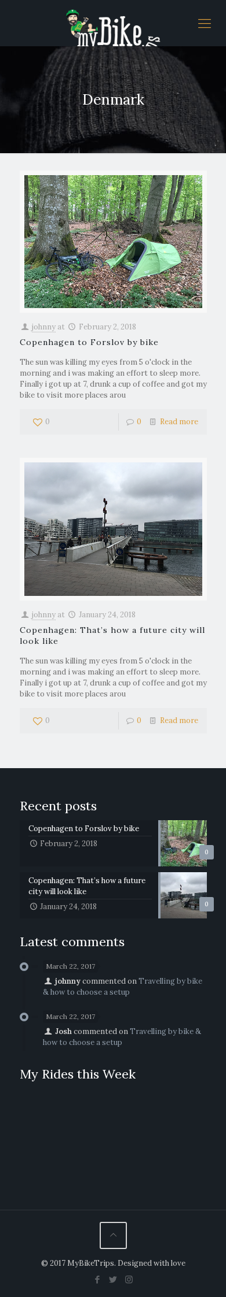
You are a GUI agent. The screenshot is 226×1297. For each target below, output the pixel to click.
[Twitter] (113, 1279)
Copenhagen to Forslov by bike (89, 342)
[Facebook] (98, 1279)
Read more (179, 422)
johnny (44, 327)
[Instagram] (129, 1279)
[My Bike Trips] (113, 23)
